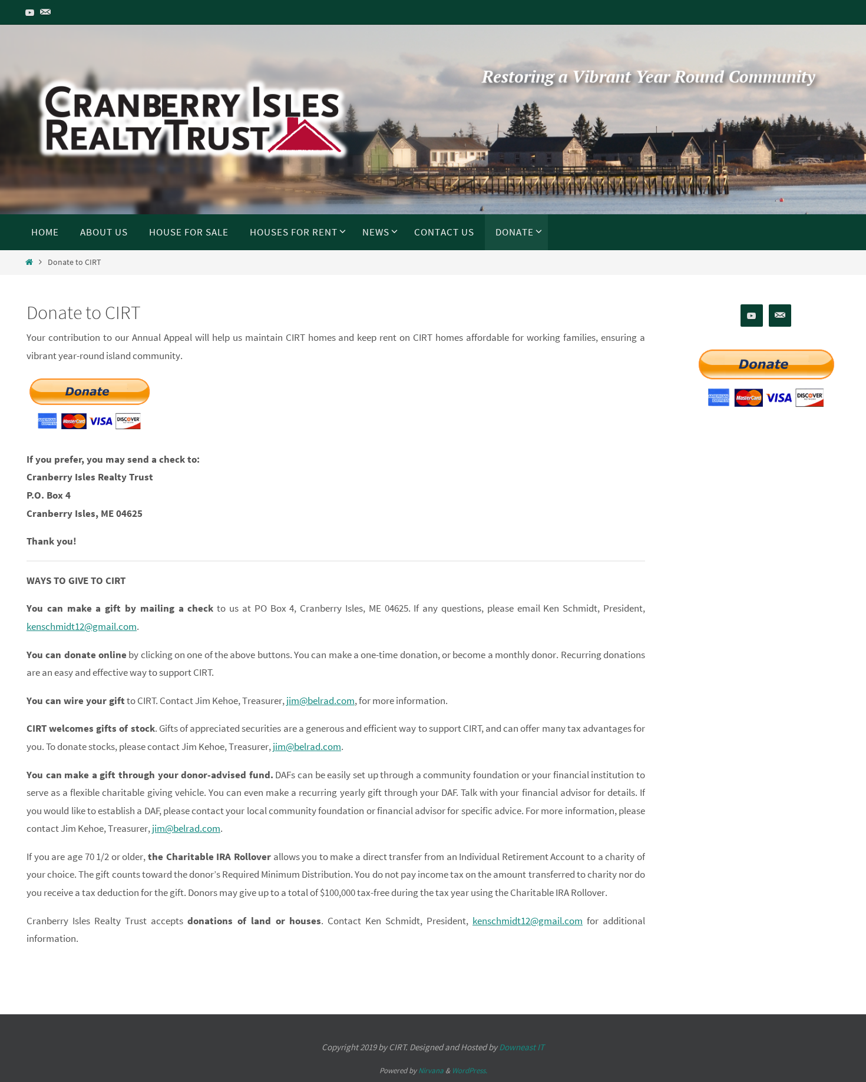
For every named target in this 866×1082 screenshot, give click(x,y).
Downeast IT (521, 1047)
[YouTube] (30, 12)
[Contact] (45, 12)
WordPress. (469, 1071)
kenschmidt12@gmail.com (82, 626)
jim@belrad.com (320, 700)
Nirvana (431, 1071)
